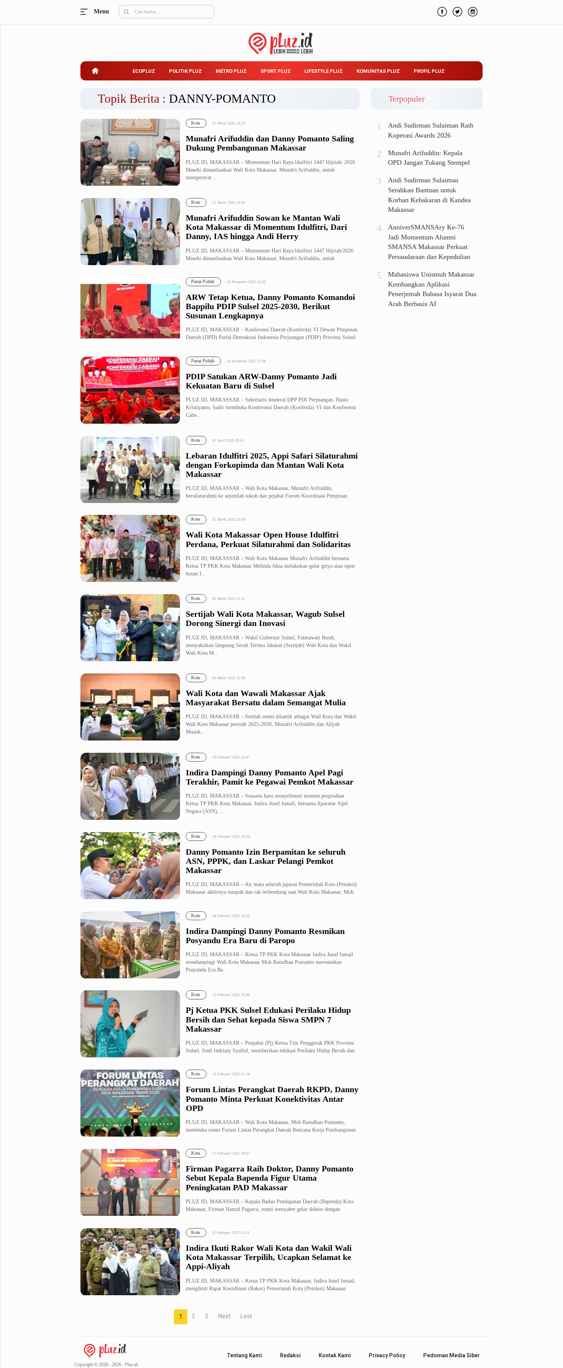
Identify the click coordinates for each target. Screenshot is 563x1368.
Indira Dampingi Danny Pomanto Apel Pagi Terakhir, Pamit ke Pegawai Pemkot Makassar (270, 777)
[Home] (105, 1350)
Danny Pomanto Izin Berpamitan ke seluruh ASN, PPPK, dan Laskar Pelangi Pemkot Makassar (265, 861)
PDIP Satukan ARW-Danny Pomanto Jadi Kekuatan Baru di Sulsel (261, 381)
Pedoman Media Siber (451, 1355)
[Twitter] (456, 11)
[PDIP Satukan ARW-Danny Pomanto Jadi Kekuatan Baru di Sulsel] (130, 390)
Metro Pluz (231, 71)
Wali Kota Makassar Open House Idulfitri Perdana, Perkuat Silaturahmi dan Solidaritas (268, 539)
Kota (195, 123)
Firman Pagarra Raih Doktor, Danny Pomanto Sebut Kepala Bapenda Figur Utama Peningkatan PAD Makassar (270, 1178)
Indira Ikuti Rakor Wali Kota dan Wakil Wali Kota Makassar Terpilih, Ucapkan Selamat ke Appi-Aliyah (269, 1257)
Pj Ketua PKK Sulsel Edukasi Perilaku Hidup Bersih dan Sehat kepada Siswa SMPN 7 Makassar (268, 1019)
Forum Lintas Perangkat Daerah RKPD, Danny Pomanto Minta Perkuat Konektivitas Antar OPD (272, 1098)
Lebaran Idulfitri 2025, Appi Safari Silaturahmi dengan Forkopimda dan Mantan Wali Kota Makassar (272, 465)
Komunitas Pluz (378, 71)
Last (246, 1316)
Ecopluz (144, 71)
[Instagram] (472, 11)
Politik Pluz (185, 71)
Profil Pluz (429, 71)
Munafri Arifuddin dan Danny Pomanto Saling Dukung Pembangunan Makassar (270, 143)
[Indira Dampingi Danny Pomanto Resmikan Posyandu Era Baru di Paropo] (130, 945)
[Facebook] (441, 11)
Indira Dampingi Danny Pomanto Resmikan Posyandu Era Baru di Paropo (265, 936)
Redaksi (290, 1355)
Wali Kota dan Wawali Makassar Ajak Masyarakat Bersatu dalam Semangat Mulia (266, 698)
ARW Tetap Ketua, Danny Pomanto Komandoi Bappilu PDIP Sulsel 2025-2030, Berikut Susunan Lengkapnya (270, 306)
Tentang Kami (244, 1355)
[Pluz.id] (281, 39)
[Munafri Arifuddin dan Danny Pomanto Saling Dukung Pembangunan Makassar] (130, 153)
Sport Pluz (275, 71)
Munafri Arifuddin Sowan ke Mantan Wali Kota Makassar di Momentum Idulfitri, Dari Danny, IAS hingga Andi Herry (266, 227)
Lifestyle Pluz (323, 71)
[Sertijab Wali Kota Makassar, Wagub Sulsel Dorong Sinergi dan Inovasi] (130, 628)
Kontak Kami (335, 1355)
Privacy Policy (387, 1355)
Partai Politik (202, 281)
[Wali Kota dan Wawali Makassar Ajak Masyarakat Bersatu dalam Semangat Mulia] (130, 707)
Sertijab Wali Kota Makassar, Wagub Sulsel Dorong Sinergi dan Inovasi (265, 618)
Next (224, 1316)
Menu (86, 11)
